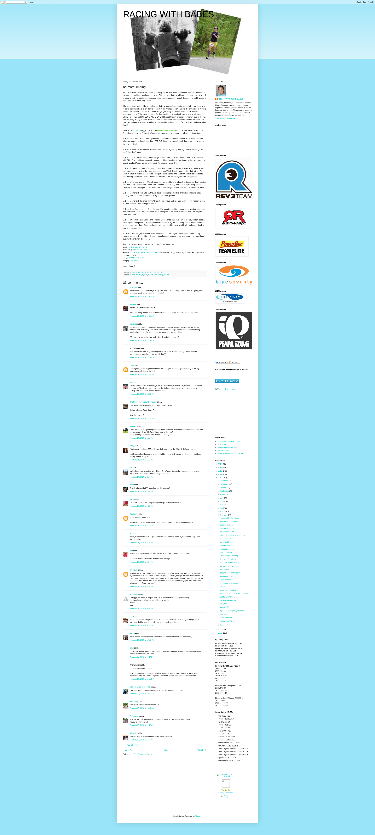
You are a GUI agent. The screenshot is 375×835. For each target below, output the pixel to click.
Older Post (201, 750)
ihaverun (133, 514)
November (224, 484)
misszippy (134, 702)
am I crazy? (224, 569)
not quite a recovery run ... (230, 566)
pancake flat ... (225, 607)
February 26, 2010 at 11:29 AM (142, 316)
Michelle (133, 733)
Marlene (133, 304)
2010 (220, 478)
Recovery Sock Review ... (230, 559)
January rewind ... (227, 621)
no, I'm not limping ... (228, 542)
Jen (131, 550)
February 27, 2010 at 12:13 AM (142, 694)
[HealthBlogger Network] (226, 776)
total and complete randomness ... (233, 535)
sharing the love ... (227, 549)
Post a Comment (133, 745)
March (222, 512)
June (222, 501)
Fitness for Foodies (141, 250)
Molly (132, 446)
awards (132, 275)
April (222, 508)
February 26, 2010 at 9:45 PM (141, 625)
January (223, 625)
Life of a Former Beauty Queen (145, 252)
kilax (132, 648)
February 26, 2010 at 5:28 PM (141, 543)
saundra (133, 426)
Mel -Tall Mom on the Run (140, 687)
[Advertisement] (233, 413)
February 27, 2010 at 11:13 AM (142, 725)
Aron (132, 485)
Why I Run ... (222, 444)
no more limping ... (227, 525)
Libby (132, 365)
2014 (220, 464)
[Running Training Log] (225, 389)
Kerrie (132, 499)
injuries (144, 275)
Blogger (198, 816)
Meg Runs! (134, 260)
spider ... (223, 587)
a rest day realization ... (229, 590)
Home (165, 750)
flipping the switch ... (228, 539)
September (224, 491)
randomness (152, 275)
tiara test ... (224, 614)
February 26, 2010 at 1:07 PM (141, 438)
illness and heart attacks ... (230, 583)
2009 (220, 630)
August (223, 494)
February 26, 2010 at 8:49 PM (141, 586)
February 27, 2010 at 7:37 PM (141, 740)
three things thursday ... (229, 528)
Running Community (225, 793)
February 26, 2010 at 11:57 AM (142, 358)
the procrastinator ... (227, 532)
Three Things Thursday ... (230, 556)
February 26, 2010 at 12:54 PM (142, 419)
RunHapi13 (134, 594)
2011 (220, 474)
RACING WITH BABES (168, 14)
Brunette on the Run (139, 247)
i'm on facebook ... (227, 617)
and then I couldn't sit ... (229, 576)
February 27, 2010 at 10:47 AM (142, 708)
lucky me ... (224, 604)
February (224, 515)
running (160, 275)
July (222, 498)
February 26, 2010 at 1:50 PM (141, 460)
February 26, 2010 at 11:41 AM (142, 341)
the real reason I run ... (228, 600)
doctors (138, 275)
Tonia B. (225, 790)
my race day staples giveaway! (232, 611)
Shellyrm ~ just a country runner (143, 402)
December (224, 481)
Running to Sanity (136, 258)
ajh (131, 468)
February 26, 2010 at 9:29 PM (141, 608)
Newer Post (128, 750)
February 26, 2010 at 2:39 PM (141, 492)
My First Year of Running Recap (230, 453)
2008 (220, 633)
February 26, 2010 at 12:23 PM (142, 375)
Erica (132, 616)
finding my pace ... (227, 552)
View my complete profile (225, 118)
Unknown (133, 287)
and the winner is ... (227, 597)
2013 (220, 467)
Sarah (132, 633)
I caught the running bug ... (228, 447)
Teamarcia (134, 716)
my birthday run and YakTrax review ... (235, 594)
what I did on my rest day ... (230, 563)
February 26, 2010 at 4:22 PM (141, 506)
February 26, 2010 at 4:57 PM (141, 526)
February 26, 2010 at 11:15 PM (142, 657)
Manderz (133, 324)
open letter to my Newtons (230, 522)
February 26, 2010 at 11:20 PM (142, 679)
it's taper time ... (226, 545)
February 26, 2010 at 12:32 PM (142, 394)
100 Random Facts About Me (229, 441)
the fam (166, 275)
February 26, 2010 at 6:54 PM (141, 562)
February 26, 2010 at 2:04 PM (141, 477)
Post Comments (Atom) (143, 754)
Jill (131, 382)
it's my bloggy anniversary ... (231, 573)
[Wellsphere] (226, 798)
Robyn (132, 533)
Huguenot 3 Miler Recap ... (230, 518)
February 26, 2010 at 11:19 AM (142, 297)
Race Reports (223, 450)
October (223, 488)
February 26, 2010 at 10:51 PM (142, 640)
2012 (220, 471)
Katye (138, 130)
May (222, 505)
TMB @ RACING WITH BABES (230, 99)
